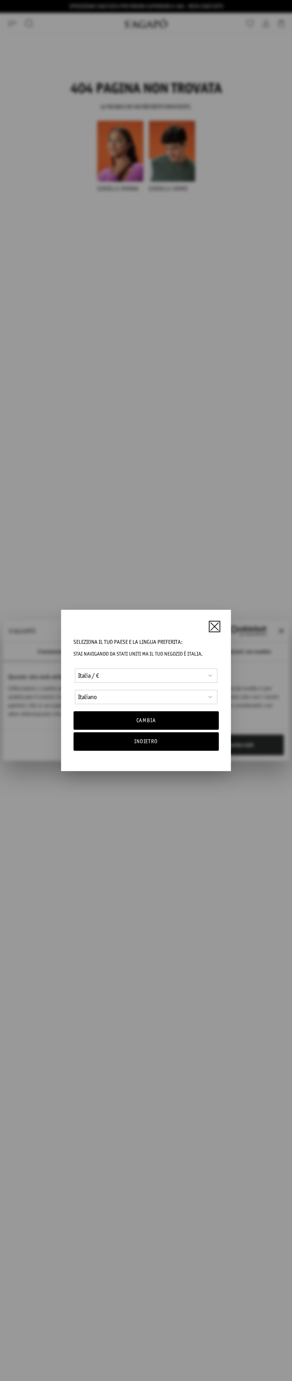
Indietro (145, 741)
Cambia (146, 720)
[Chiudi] (214, 626)
